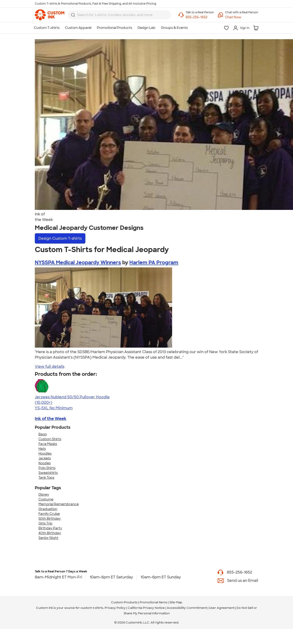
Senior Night (48, 538)
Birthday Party (50, 528)
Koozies (44, 463)
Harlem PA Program (153, 262)
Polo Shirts (46, 468)
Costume (45, 499)
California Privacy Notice (146, 608)
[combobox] (119, 14)
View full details (49, 366)
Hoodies (45, 453)
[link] (49, 14)
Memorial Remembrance (58, 504)
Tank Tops (46, 477)
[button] (241, 17)
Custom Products (124, 602)
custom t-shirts (92, 608)
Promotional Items (153, 602)
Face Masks (47, 444)
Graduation (47, 509)
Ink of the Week (50, 418)
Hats (42, 449)
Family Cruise (49, 514)
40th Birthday (49, 533)
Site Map (175, 602)
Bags (42, 434)
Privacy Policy (115, 608)
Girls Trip (45, 523)
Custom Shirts (49, 439)
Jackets (44, 458)
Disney (43, 494)
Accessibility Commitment (187, 608)
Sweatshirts (48, 473)
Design (60, 238)
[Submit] (73, 14)
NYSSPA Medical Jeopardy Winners (78, 262)
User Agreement (221, 608)
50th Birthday (49, 518)
